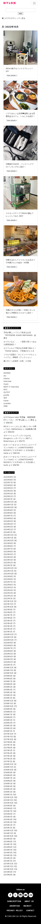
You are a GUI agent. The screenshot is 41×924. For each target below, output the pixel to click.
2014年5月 (8, 850)
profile (6, 395)
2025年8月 (8, 480)
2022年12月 (9, 568)
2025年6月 (8, 485)
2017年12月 (8, 734)
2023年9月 (8, 543)
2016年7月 (8, 778)
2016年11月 (8, 767)
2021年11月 (8, 604)
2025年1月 (8, 499)
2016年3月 (8, 789)
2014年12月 (8, 830)
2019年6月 (8, 684)
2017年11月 (8, 736)
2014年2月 (8, 858)
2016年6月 (8, 781)
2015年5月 (8, 816)
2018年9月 (8, 709)
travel (6, 400)
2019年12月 (8, 667)
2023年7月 (8, 549)
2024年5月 (8, 521)
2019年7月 (8, 681)
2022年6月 (8, 585)
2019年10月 (8, 673)
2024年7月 (8, 515)
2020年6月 (8, 651)
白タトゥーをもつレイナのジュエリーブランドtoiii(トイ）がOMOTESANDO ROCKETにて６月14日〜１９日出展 (20, 447)
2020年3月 (8, 659)
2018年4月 (8, 723)
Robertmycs (9, 441)
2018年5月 (8, 720)
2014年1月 (8, 861)
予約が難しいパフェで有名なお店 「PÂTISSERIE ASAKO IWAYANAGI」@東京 (20, 335)
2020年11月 (8, 637)
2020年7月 (8, 648)
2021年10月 (8, 607)
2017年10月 (8, 739)
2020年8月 (8, 645)
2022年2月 (8, 596)
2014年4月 (8, 852)
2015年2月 (8, 825)
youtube (7, 403)
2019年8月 (8, 678)
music (6, 384)
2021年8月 (8, 612)
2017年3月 (8, 756)
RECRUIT (27, 906)
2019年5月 (8, 687)
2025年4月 (8, 491)
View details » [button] (12, 75)
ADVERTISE (15, 906)
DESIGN (7, 373)
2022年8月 (8, 579)
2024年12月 (9, 502)
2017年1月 (8, 761)
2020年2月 (8, 662)
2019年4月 (8, 689)
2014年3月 (8, 855)
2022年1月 (8, 598)
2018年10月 (8, 706)
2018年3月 (8, 725)
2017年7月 (8, 745)
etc (5, 376)
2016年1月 (8, 794)
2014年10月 (8, 836)
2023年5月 (8, 554)
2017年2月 (8, 758)
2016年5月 (8, 783)
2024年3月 (8, 527)
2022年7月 (8, 582)
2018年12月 (8, 701)
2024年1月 (8, 532)
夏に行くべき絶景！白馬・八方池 (17, 361)
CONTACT (30, 911)
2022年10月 (9, 573)
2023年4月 (8, 557)
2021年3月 (8, 626)
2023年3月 (8, 560)
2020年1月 (8, 665)
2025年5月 (8, 488)
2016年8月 (8, 775)
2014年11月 (8, 833)
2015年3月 (8, 822)
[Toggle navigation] (34, 3)
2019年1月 (8, 698)
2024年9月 (8, 510)
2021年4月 (8, 623)
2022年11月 (8, 571)
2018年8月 (8, 712)
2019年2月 (8, 695)
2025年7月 (8, 482)
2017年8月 (8, 742)
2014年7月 (8, 844)
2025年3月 (8, 493)
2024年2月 (8, 529)
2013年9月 (8, 872)
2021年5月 (8, 620)
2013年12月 (8, 863)
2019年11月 (8, 670)
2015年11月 (8, 800)
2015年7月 (8, 811)
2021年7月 (8, 615)
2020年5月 (8, 654)
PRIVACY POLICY (15, 911)
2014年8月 (8, 841)
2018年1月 (8, 731)
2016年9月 (8, 772)
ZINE (6, 406)
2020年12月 (9, 634)
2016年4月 (8, 786)
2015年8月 (8, 808)
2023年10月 (9, 540)
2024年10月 (9, 507)
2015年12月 (8, 797)
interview (7, 381)
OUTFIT (7, 392)
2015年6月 (8, 814)
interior (7, 378)
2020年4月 (8, 656)
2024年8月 (8, 513)
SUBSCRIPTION (14, 901)
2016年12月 (8, 764)
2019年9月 (8, 676)
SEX (5, 398)
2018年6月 (8, 717)
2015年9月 (8, 805)
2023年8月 (8, 546)
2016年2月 (8, 792)
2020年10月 (9, 640)
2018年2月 (8, 728)
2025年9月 (8, 477)
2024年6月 (8, 518)
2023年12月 (9, 535)
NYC (5, 389)
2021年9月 (8, 609)
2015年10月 (8, 803)
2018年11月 (8, 703)
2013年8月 (8, 874)
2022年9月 (8, 576)
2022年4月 (8, 590)
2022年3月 (8, 593)
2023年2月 (8, 562)
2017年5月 (8, 750)
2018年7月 (8, 714)
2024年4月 (8, 524)
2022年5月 (8, 587)
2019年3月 (8, 692)
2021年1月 (8, 631)
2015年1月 (8, 828)
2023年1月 (8, 565)
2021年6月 (8, 618)
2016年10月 (8, 770)
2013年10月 (8, 869)
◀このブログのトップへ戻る (13, 18)
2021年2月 (8, 629)
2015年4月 (8, 819)
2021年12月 (8, 601)
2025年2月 (8, 496)
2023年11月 (8, 538)
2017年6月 (8, 747)
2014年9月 (8, 839)
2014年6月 (8, 847)
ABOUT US (29, 901)
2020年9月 (8, 643)
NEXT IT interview (11, 387)
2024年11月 (8, 504)
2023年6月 (8, 551)
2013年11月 (8, 866)
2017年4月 (8, 753)
